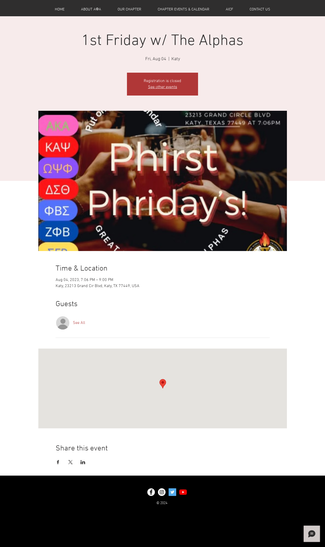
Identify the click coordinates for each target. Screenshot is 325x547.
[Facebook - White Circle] (151, 492)
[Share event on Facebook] (58, 462)
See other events (162, 87)
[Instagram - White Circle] (162, 492)
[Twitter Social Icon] (172, 492)
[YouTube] (183, 492)
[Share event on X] (70, 462)
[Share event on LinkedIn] (82, 462)
